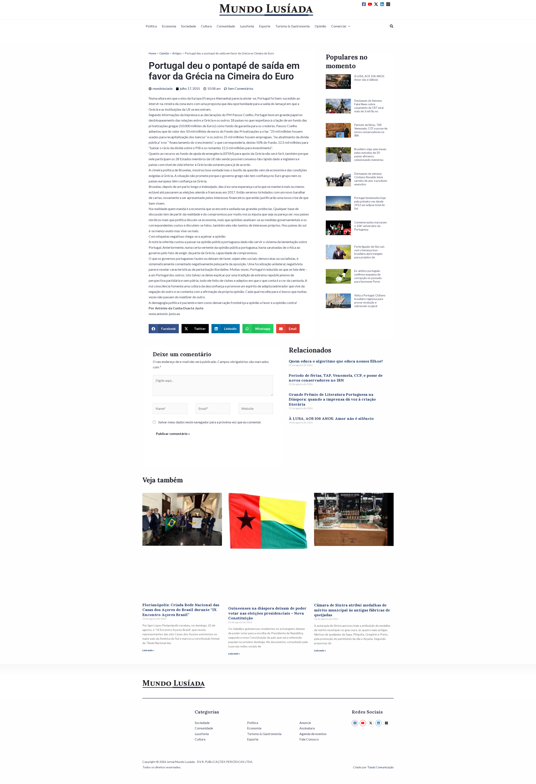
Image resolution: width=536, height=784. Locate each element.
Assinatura (307, 728)
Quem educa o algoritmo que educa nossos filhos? (336, 361)
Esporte (264, 26)
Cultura (206, 26)
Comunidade (226, 26)
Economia (169, 26)
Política (151, 26)
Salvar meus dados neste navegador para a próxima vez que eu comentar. (209, 422)
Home (152, 53)
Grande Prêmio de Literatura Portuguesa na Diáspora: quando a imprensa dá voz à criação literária (332, 399)
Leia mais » (148, 650)
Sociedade (188, 26)
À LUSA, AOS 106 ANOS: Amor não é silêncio (331, 418)
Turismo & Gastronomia (292, 26)
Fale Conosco (309, 739)
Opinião (320, 26)
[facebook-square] (364, 4)
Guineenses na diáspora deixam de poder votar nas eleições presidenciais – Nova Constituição (267, 613)
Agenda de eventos (313, 734)
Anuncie (305, 723)
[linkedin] (382, 4)
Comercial (338, 26)
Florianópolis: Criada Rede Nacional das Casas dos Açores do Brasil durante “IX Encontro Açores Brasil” (180, 609)
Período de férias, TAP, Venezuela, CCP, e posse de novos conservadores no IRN (336, 378)
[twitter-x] (376, 4)
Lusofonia (247, 26)
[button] (348, 26)
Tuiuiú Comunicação (380, 767)
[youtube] (370, 4)
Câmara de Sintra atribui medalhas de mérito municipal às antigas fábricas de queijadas (352, 610)
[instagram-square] (389, 4)
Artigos (177, 53)
